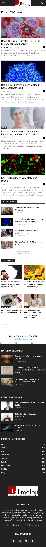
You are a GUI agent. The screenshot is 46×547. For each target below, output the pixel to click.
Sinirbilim (4, 469)
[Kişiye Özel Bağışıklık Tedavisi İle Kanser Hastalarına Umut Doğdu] (23, 117)
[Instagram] (19, 541)
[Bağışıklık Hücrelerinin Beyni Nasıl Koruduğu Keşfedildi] (23, 71)
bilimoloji (4, 47)
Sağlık (26, 307)
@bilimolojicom (23, 339)
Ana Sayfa (4, 9)
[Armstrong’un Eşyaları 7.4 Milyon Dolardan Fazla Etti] (11, 301)
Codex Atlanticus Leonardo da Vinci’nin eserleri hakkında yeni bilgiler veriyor (30, 370)
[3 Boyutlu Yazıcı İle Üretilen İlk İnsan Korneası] (7, 245)
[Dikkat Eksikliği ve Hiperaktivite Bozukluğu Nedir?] (7, 417)
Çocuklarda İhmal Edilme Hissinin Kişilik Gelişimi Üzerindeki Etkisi (11, 284)
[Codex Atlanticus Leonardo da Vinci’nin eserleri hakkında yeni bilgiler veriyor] (7, 370)
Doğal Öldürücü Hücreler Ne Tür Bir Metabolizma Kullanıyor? (20, 42)
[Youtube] (32, 541)
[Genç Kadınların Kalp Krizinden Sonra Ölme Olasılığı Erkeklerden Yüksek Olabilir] (34, 301)
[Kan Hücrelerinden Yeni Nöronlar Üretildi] (23, 164)
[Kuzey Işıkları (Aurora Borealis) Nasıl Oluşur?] (7, 428)
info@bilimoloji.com (31, 525)
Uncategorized (6, 307)
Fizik (2, 451)
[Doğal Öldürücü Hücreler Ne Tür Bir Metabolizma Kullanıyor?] (23, 27)
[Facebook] (13, 541)
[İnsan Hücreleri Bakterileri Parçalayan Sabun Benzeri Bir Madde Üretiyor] (34, 272)
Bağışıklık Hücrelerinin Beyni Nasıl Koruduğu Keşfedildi (20, 86)
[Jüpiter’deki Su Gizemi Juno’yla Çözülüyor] (7, 211)
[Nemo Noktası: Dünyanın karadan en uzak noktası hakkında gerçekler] (7, 222)
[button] (42, 3)
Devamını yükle (22, 253)
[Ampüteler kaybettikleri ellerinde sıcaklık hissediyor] (7, 233)
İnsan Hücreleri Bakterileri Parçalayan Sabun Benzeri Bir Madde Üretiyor (34, 284)
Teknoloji (4, 458)
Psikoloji (4, 279)
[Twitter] (26, 541)
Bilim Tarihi (5, 465)
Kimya (3, 472)
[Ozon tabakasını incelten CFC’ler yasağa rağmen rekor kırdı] (7, 382)
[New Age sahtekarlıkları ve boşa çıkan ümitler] (7, 406)
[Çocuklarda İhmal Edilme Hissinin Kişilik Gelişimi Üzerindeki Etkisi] (11, 272)
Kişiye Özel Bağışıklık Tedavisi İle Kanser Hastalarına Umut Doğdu (19, 133)
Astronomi (5, 455)
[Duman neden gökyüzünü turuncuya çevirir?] (7, 359)
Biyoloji (4, 37)
